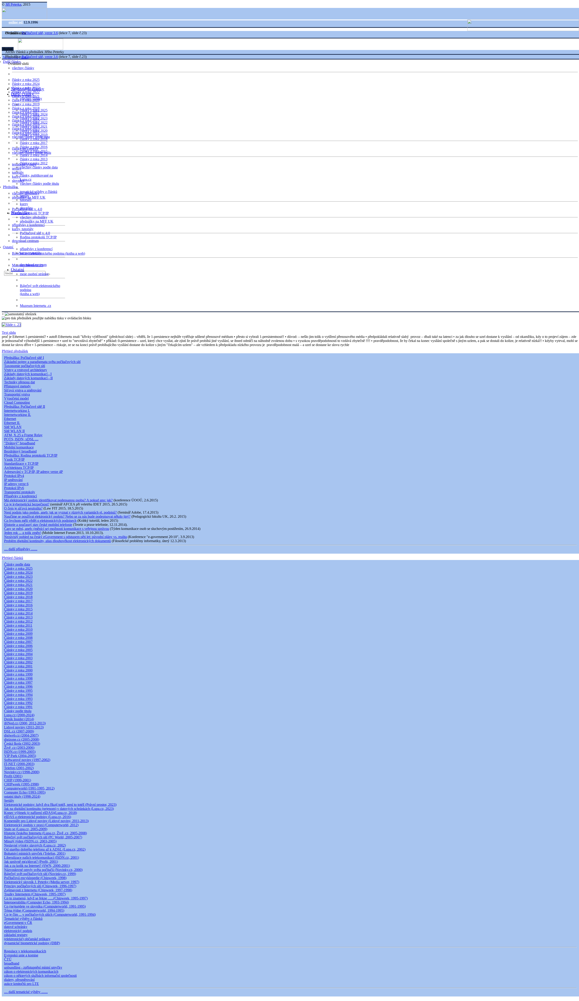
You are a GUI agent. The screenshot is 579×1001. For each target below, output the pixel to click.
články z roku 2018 (33, 139)
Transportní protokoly (19, 492)
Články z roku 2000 (18, 670)
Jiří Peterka (13, 4)
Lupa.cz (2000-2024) (19, 715)
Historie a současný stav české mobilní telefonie (38, 525)
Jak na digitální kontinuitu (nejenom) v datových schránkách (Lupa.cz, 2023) (59, 809)
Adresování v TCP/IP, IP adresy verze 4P (33, 472)
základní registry (16, 935)
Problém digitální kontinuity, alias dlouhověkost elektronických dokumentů (57, 541)
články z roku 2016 (33, 147)
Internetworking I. (17, 411)
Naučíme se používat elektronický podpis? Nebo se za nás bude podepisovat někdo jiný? (67, 516)
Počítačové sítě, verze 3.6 (40, 33)
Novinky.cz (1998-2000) (21, 772)
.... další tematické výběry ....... (26, 992)
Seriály (9, 800)
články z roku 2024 (26, 84)
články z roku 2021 (33, 126)
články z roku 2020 (33, 131)
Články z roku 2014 (18, 613)
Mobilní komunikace (19, 447)
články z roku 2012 (33, 163)
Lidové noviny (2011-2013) (24, 727)
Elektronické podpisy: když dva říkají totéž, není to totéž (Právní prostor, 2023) (60, 804)
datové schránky (15, 927)
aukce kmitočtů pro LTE (21, 984)
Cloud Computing (17, 402)
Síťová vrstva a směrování (22, 390)
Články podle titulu (17, 711)
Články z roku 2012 (18, 621)
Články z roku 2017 (18, 601)
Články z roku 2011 (18, 625)
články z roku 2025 (26, 80)
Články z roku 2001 (18, 666)
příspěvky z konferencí (28, 225)
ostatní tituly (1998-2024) (22, 796)
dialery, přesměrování (19, 980)
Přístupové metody (17, 386)
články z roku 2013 (33, 159)
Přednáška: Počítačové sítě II (24, 406)
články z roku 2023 (33, 118)
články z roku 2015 (33, 151)
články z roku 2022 (33, 122)
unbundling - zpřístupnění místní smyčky (33, 967)
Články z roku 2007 (18, 642)
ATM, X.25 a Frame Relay (23, 435)
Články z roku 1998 (18, 678)
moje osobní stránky (34, 274)
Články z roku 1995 (18, 691)
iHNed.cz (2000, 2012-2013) (25, 723)
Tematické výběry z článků (23, 918)
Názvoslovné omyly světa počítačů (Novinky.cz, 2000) (43, 870)
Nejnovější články (27, 88)
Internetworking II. (17, 415)
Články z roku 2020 (18, 589)
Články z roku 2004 (18, 654)
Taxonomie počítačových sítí (24, 366)
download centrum (25, 241)
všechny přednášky (33, 217)
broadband (11, 963)
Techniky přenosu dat (19, 382)
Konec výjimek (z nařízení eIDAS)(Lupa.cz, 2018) (40, 813)
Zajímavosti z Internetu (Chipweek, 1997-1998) (38, 890)
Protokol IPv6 (14, 488)
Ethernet (10, 419)
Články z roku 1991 (18, 707)
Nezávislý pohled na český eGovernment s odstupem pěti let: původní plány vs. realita (65, 537)
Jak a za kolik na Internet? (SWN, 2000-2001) (37, 866)
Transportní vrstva (17, 394)
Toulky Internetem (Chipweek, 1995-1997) (35, 894)
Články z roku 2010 (18, 629)
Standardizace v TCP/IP (21, 463)
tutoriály (18, 172)
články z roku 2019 (26, 104)
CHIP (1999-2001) (17, 780)
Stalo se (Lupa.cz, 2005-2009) (25, 829)
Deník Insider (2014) (19, 719)
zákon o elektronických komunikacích (31, 971)
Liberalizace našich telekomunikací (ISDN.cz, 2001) (41, 857)
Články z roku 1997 (18, 682)
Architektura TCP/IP (19, 468)
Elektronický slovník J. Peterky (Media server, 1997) (41, 882)
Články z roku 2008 (18, 638)
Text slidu (9, 332)
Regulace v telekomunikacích (25, 951)
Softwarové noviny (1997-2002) (27, 760)
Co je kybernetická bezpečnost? (26, 504)
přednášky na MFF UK (36, 221)
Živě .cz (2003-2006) (19, 748)
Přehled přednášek (15, 351)
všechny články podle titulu (39, 183)
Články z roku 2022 (18, 581)
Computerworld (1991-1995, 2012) (29, 788)
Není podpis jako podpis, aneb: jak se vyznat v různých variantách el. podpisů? (60, 512)
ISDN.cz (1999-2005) (20, 752)
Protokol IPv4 (14, 476)
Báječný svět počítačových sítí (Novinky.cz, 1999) (40, 874)
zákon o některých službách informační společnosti (40, 975)
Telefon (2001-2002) (19, 768)
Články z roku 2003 (18, 658)
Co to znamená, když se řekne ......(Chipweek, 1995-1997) (46, 898)
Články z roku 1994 (18, 695)
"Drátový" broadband (19, 443)
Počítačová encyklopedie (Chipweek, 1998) (35, 878)
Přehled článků (12, 558)
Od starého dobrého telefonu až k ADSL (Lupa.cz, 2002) (44, 849)
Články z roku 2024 (18, 572)
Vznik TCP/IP (14, 459)
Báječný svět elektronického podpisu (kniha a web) (48, 253)
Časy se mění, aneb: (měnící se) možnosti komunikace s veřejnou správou (56, 529)
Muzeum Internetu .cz (35, 306)
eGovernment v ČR (18, 923)
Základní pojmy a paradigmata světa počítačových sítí (42, 362)
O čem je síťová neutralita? (23, 508)
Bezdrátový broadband (20, 451)
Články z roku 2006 (18, 646)
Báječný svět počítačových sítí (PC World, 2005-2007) (43, 837)
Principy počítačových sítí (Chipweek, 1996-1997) (40, 886)
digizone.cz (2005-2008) (21, 739)
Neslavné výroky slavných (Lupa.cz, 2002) (35, 845)
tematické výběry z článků (38, 192)
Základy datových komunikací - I (28, 374)
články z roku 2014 (33, 155)
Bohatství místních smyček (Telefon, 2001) (34, 853)
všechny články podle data (39, 167)
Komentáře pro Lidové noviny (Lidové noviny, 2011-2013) (46, 821)
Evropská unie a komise (21, 955)
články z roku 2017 (33, 143)
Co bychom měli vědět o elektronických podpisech (40, 520)
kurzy (24, 204)
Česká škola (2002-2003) (22, 743)
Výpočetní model (16, 398)
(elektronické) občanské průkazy (27, 939)
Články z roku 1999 (18, 674)
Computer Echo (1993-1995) (24, 792)
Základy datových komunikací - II (28, 378)
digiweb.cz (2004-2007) (21, 735)
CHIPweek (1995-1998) (21, 784)
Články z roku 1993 (18, 699)
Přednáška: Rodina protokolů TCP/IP (30, 455)
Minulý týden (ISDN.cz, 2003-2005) (30, 841)
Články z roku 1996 (18, 686)
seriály (24, 196)
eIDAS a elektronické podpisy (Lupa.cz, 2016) (37, 817)
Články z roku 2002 (18, 662)
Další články (22, 93)
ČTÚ (8, 959)
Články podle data (17, 564)
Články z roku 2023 (18, 577)
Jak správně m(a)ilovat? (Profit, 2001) (31, 861)
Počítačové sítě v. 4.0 (35, 233)
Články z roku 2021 (18, 585)
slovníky (18, 181)
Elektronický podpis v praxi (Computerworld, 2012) (41, 825)
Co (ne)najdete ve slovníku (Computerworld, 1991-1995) (45, 906)
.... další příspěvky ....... (20, 549)
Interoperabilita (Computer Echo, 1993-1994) (36, 902)
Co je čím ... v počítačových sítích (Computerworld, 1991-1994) (50, 914)
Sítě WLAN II (14, 431)
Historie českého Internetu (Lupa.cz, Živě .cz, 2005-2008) (45, 833)
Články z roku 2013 (18, 617)
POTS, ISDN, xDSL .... (21, 439)
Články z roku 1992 (18, 703)
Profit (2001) (13, 776)
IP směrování (13, 480)
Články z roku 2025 (18, 568)
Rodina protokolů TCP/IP (30, 213)
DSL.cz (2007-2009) (19, 731)
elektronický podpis (18, 931)
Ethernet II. (12, 423)
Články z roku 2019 (18, 593)
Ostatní (8, 247)
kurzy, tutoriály (22, 229)
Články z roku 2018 (18, 597)
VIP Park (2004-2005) (20, 756)
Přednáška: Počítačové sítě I (24, 358)
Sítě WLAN (12, 427)
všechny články (23, 68)
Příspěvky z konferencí (20, 496)
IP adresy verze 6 (16, 484)
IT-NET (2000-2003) (19, 764)
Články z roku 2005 (18, 650)
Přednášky (11, 187)
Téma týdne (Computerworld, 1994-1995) (34, 910)
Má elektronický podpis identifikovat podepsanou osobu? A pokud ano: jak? (58, 500)
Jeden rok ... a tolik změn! (22, 533)
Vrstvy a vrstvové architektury (25, 370)
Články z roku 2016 (18, 605)
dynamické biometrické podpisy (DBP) (32, 943)
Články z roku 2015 (18, 609)
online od (16, 22)
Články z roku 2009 (18, 634)
